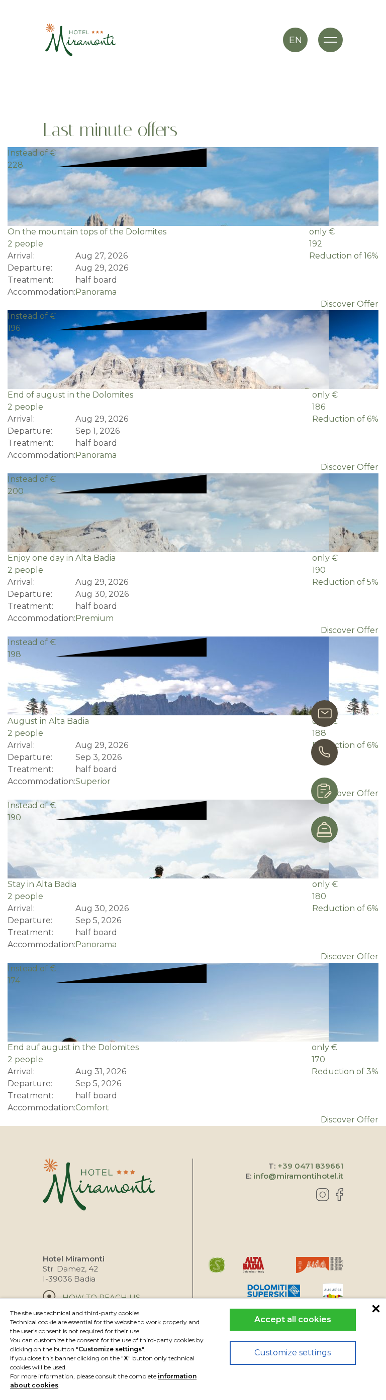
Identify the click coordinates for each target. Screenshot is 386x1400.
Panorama (96, 292)
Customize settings (292, 1352)
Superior (93, 781)
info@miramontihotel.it (298, 1176)
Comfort (92, 1107)
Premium (94, 618)
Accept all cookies (292, 1319)
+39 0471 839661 (310, 1166)
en (295, 40)
